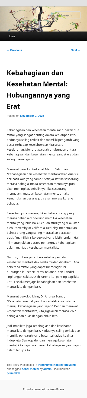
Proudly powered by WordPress (43, 389)
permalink (13, 373)
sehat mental (30, 369)
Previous (14, 50)
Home (11, 36)
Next (76, 50)
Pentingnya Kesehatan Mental (57, 365)
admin (47, 369)
